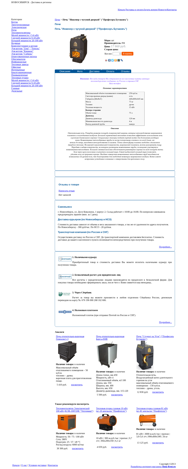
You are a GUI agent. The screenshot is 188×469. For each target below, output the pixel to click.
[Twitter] (112, 60)
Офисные (16, 67)
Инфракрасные (18, 62)
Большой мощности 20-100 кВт (27, 40)
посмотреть (77, 384)
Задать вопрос (151, 9)
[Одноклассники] (115, 60)
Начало (121, 9)
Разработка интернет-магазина (153, 466)
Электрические (19, 27)
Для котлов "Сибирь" (22, 54)
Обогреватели (18, 59)
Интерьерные (18, 69)
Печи (14, 30)
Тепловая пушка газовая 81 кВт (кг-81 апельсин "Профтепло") (152, 409)
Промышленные (19, 75)
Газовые (15, 88)
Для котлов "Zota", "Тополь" (25, 48)
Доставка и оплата (134, 9)
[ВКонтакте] (109, 60)
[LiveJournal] (121, 60)
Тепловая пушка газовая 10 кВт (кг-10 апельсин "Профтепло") (112, 409)
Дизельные (16, 91)
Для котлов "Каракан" (22, 51)
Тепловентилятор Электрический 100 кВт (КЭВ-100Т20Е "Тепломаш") (74, 409)
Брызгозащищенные (21, 72)
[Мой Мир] (118, 60)
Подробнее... (165, 247)
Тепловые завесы (19, 64)
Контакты (172, 9)
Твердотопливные (20, 24)
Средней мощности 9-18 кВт (25, 38)
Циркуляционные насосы (24, 56)
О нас (24, 465)
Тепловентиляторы (20, 32)
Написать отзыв (67, 191)
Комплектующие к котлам (24, 46)
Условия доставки (37, 465)
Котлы (14, 22)
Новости (162, 9)
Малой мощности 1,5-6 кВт (25, 35)
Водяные (15, 43)
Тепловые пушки (19, 77)
